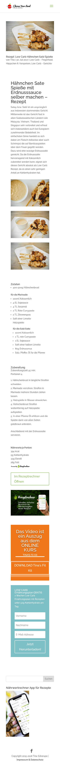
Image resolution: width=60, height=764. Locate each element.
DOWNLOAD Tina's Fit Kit (30, 568)
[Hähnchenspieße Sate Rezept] (30, 269)
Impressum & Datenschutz (30, 759)
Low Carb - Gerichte (41, 63)
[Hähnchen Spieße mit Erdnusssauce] (30, 206)
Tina (12, 60)
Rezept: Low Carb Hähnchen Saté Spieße (29, 56)
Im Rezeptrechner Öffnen (27, 478)
